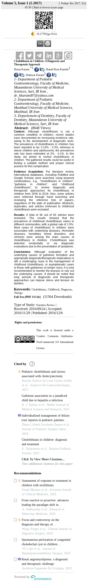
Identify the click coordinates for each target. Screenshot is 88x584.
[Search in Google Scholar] (36, 71)
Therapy (18, 292)
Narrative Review (45, 305)
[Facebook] (20, 55)
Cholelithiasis (39, 289)
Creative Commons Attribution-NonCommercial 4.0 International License (54, 342)
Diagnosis (66, 289)
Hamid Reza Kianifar (57, 69)
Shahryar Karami (35, 75)
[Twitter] (29, 55)
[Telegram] (39, 55)
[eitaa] (68, 55)
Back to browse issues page (48, 7)
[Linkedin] (49, 55)
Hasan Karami (21, 69)
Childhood (53, 289)
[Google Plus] (59, 55)
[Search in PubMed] (42, 71)
